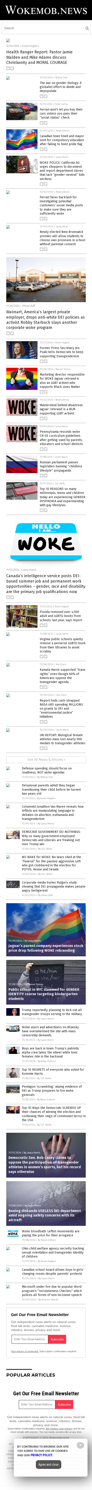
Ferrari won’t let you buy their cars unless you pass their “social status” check (61, 113)
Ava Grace (61, 664)
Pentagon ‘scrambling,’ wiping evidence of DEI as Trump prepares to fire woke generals (52, 1091)
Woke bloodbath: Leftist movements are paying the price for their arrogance (50, 1233)
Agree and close (48, 1464)
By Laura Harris (46, 823)
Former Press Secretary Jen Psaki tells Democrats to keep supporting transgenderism (61, 352)
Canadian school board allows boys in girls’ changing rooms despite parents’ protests (53, 1272)
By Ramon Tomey (33, 984)
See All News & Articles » (46, 760)
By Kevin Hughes (46, 798)
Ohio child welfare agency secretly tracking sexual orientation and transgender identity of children (53, 1252)
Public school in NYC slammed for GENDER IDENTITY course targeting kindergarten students (43, 994)
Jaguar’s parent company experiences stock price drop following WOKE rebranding (45, 948)
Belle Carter (61, 104)
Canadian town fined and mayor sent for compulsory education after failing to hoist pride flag (62, 140)
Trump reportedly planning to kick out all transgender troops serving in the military (52, 1012)
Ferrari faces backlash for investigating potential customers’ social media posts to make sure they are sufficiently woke (61, 205)
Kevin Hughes (30, 46)
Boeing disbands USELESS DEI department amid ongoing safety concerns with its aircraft (44, 1215)
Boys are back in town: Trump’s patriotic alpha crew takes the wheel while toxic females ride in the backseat (50, 1052)
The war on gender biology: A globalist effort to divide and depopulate (61, 87)
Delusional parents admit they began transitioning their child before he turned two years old (51, 789)
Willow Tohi (61, 77)
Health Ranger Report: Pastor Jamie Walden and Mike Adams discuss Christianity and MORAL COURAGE (39, 57)
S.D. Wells (60, 483)
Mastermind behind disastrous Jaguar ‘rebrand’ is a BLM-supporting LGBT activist (61, 409)
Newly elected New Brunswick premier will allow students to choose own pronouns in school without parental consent (62, 238)
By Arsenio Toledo (48, 1299)
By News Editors (47, 1061)
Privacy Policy (41, 1455)
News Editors (62, 131)
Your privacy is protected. (25, 1351)
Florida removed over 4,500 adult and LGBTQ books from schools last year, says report (61, 616)
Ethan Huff (28, 305)
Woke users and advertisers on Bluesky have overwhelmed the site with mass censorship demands (50, 1031)
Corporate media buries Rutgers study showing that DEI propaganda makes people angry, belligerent (54, 886)
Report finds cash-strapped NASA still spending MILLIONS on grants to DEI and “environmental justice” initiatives (61, 709)
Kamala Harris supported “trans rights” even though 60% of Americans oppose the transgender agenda (62, 676)
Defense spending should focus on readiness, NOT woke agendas (47, 770)
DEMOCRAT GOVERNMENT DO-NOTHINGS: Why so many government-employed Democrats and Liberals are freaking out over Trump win (51, 838)
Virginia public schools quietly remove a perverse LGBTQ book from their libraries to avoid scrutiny (63, 645)
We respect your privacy (59, 1428)
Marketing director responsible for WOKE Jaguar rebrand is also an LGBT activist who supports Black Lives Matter (62, 381)
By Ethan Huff (45, 895)
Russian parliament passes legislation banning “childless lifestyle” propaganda (61, 466)
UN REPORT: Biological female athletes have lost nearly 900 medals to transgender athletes (62, 739)
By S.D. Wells (45, 848)
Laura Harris (62, 157)
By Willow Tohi (45, 777)
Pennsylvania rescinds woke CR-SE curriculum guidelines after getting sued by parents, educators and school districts (61, 438)
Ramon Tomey (63, 369)
